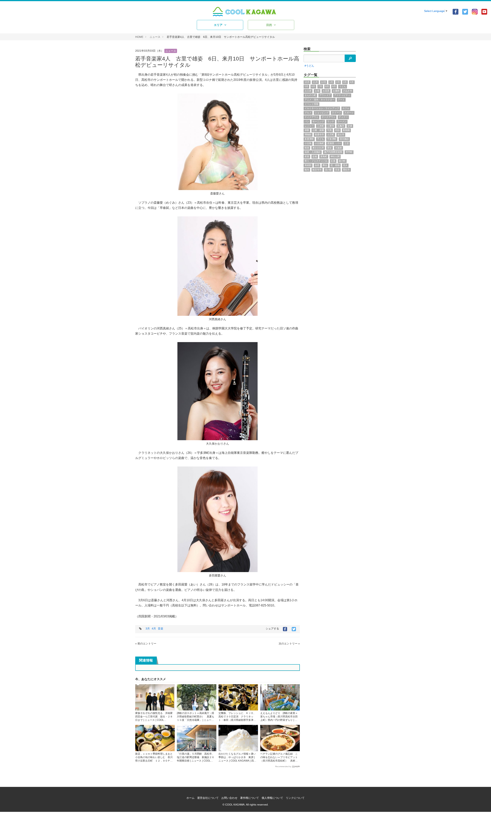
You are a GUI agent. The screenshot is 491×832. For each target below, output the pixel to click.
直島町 (323, 156)
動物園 (346, 130)
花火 (345, 165)
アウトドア (325, 95)
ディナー (343, 117)
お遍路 (336, 90)
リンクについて (295, 797)
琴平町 (349, 152)
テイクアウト (311, 117)
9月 (334, 86)
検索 (307, 49)
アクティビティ (342, 95)
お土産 (308, 90)
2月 (338, 82)
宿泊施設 (344, 139)
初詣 (337, 130)
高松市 (346, 169)
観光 (307, 169)
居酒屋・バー (334, 143)
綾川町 (342, 161)
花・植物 (335, 165)
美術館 (308, 165)
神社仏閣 (335, 156)
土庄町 (330, 134)
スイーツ (336, 112)
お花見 (326, 90)
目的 (269, 24)
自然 (317, 165)
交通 (350, 126)
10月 (307, 82)
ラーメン (342, 121)
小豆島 (308, 143)
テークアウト (328, 117)
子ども (320, 139)
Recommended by (283, 766)
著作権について (249, 797)
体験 (307, 130)
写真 (329, 130)
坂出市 (340, 134)
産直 (307, 156)
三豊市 (330, 126)
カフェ (345, 108)
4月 (154, 628)
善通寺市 (319, 134)
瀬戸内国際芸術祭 (333, 152)
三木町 (320, 126)
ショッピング (322, 112)
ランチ (330, 121)
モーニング (318, 121)
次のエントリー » (289, 643)
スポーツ (348, 112)
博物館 (308, 134)
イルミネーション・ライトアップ (322, 108)
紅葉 (333, 161)
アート (341, 99)
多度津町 (309, 139)
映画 (307, 147)
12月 (323, 82)
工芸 (346, 143)
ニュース (155, 36)
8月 (327, 86)
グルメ (308, 112)
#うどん (309, 65)
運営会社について (208, 797)
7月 (320, 86)
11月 (315, 82)
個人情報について (272, 797)
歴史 (329, 147)
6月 (313, 86)
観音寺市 (317, 169)
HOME (139, 36)
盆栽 (314, 156)
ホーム (190, 797)
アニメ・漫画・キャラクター (319, 99)
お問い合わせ (229, 797)
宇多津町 (331, 139)
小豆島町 (319, 143)
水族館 (338, 147)
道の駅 (328, 169)
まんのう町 (310, 95)
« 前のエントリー (145, 643)
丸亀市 (340, 126)
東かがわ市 (318, 147)
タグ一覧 (310, 75)
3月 (148, 628)
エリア (218, 24)
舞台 (325, 165)
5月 (306, 86)
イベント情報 (311, 104)
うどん (342, 86)
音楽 (160, 628)
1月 (331, 82)
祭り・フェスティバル (316, 161)
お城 (317, 90)
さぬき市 (347, 90)
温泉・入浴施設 (313, 152)
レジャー (309, 126)
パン (307, 121)
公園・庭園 (318, 130)
